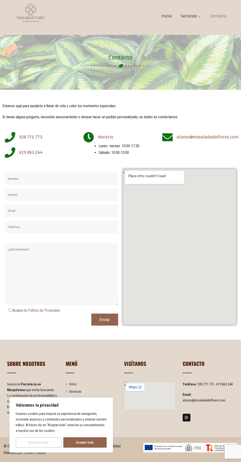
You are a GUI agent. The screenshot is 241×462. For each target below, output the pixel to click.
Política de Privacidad (44, 310)
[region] (61, 425)
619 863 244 (224, 384)
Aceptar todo (85, 442)
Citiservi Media (35, 452)
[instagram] (186, 417)
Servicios (189, 16)
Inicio (166, 16)
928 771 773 (205, 384)
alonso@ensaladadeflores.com (204, 400)
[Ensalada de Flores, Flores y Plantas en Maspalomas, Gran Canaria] (31, 13)
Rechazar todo (38, 442)
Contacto (218, 16)
